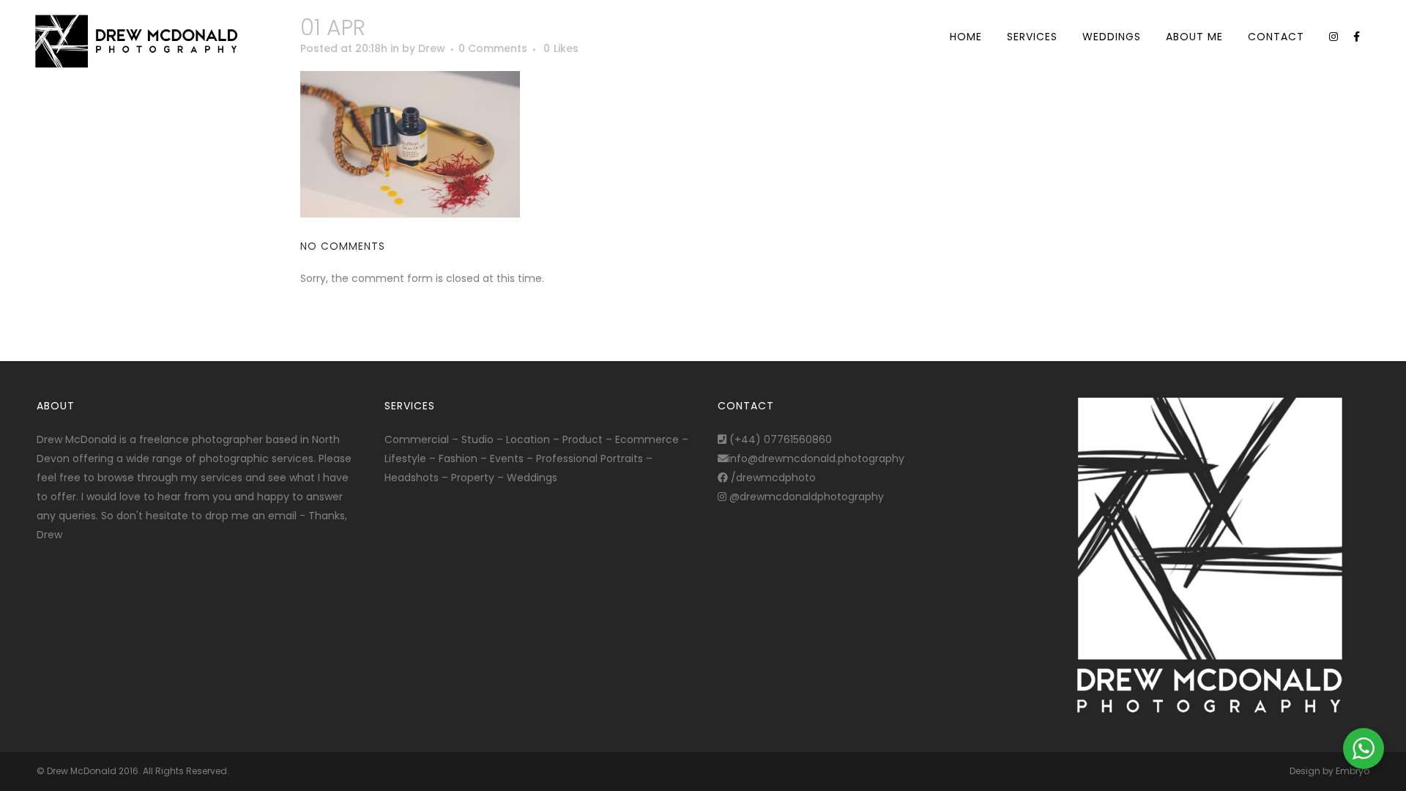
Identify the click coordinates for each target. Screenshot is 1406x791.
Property (472, 477)
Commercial (416, 439)
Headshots (411, 477)
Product (582, 439)
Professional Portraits (589, 458)
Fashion (458, 458)
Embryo (1352, 771)
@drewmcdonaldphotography (805, 496)
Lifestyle (405, 458)
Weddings (532, 477)
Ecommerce (647, 439)
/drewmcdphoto (772, 477)
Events (507, 458)
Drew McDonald (81, 771)
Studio (477, 439)
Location (528, 439)
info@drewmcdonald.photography (816, 458)
